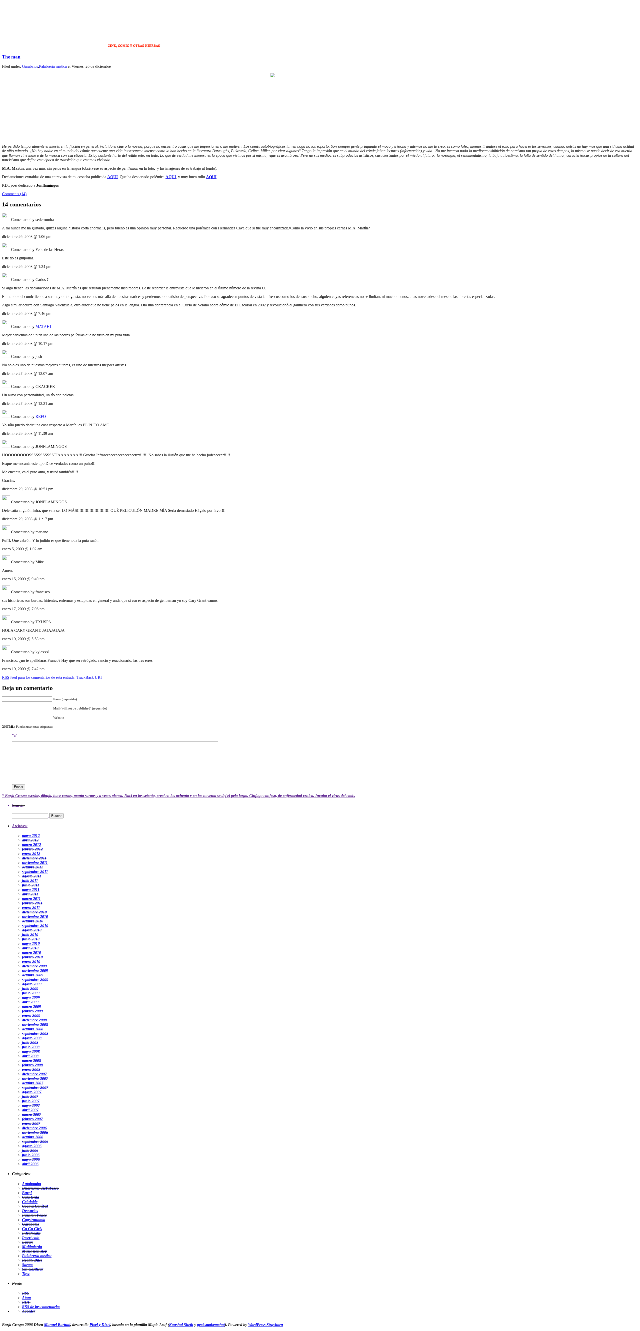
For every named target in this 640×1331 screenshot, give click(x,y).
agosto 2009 (32, 984)
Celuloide (30, 1202)
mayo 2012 (31, 835)
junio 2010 (31, 939)
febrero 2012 (32, 849)
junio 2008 (31, 1047)
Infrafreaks (31, 1233)
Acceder (28, 1311)
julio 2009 (30, 988)
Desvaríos (30, 1211)
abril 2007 (30, 1110)
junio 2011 (30, 885)
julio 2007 (30, 1096)
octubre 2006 (32, 1137)
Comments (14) (14, 194)
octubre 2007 (32, 1083)
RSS (25, 1293)
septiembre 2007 (35, 1087)
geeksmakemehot (211, 1325)
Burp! (27, 1193)
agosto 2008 (32, 1038)
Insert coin (31, 1238)
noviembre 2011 (35, 862)
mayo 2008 (31, 1051)
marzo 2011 (31, 898)
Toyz (26, 1274)
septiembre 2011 (35, 871)
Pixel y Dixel (100, 1325)
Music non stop (34, 1251)
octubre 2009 (32, 975)
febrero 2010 (32, 957)
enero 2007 (31, 1123)
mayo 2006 (31, 1159)
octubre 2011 (32, 867)
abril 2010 (30, 948)
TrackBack (89, 677)
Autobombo (31, 1184)
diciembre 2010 (34, 912)
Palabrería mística (53, 66)
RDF (26, 1302)
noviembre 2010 (35, 916)
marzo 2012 (31, 844)
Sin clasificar (32, 1269)
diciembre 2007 (34, 1074)
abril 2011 (30, 894)
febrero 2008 (32, 1065)
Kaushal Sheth (181, 1325)
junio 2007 (31, 1101)
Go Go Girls (32, 1229)
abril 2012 (30, 840)
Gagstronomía (33, 1220)
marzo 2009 (31, 1006)
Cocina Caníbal (35, 1206)
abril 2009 (30, 1002)
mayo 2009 (31, 997)
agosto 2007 (32, 1092)
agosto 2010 (32, 930)
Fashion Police (34, 1215)
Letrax (27, 1242)
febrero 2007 (32, 1119)
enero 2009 (31, 1015)
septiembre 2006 (35, 1141)
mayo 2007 (31, 1105)
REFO (41, 416)
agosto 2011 (31, 876)
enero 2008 (31, 1069)
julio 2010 (30, 934)
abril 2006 (30, 1164)
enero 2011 (31, 907)
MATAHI (43, 326)
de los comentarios (41, 1307)
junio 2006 (31, 1155)
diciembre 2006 (34, 1128)
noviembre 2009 (35, 970)
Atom (26, 1298)
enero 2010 (31, 961)
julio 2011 (30, 880)
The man (11, 56)
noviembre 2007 (35, 1078)
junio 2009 (31, 993)
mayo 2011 (31, 889)
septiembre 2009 (35, 979)
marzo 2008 (31, 1060)
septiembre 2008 (35, 1033)
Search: (18, 805)
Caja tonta (30, 1197)
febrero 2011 (32, 903)
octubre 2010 (32, 921)
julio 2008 (30, 1042)
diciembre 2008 (34, 1020)
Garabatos (30, 66)
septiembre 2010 (35, 925)
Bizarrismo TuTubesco (40, 1188)
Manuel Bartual (57, 1325)
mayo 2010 (31, 943)
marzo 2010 (31, 952)
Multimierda (32, 1247)
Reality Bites (32, 1260)
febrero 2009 (32, 1011)
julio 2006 (30, 1150)
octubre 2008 (32, 1029)
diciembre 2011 (34, 858)
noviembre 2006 (35, 1132)
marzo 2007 (31, 1114)
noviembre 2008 (35, 1024)
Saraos (27, 1265)
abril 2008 (30, 1056)
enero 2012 (31, 853)
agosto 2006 (32, 1146)
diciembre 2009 (34, 966)
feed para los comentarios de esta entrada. (39, 677)
